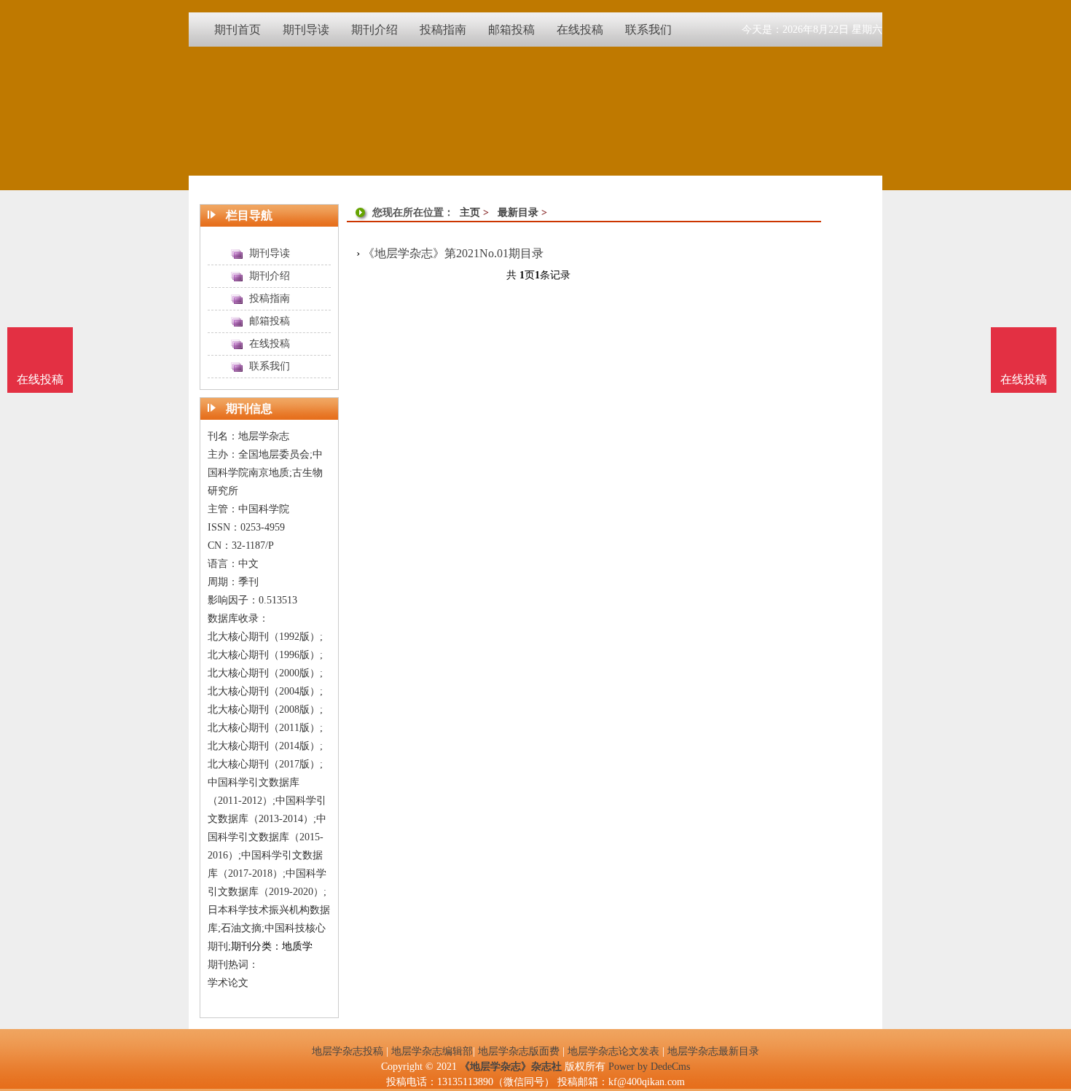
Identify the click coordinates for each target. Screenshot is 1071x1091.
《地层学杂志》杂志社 (511, 1066)
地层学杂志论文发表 (613, 1051)
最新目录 (518, 212)
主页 (470, 212)
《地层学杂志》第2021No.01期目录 (453, 253)
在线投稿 (1023, 379)
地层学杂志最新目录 (713, 1051)
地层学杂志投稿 (347, 1051)
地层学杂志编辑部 (432, 1051)
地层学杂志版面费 (519, 1051)
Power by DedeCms (649, 1066)
